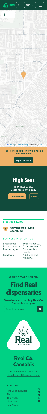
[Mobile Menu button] (41, 5)
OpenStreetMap (22, 144)
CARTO (42, 144)
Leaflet (11, 144)
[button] (4, 14)
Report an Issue (23, 160)
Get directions (17, 196)
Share (34, 196)
